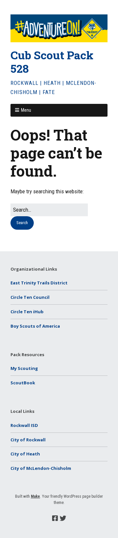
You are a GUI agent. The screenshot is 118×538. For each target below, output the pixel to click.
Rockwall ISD (24, 425)
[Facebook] (55, 518)
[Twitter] (63, 518)
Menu (26, 110)
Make (35, 496)
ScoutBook (22, 383)
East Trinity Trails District (39, 283)
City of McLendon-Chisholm (40, 468)
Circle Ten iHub (27, 312)
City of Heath (25, 454)
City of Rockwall (28, 440)
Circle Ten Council (29, 297)
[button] (22, 223)
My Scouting (24, 368)
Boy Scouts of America (35, 326)
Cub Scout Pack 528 (51, 62)
